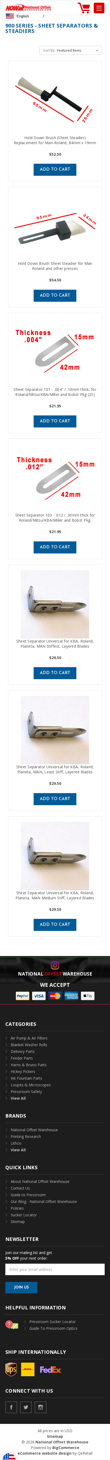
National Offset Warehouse (34, 1129)
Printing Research (26, 1136)
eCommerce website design (45, 1453)
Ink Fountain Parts (26, 1078)
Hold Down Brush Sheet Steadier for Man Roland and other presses (55, 266)
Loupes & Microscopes (31, 1084)
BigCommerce (65, 1447)
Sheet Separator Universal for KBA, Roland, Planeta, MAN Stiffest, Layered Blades (55, 644)
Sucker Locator (24, 1214)
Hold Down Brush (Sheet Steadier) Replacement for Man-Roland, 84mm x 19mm (55, 140)
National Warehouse (55, 974)
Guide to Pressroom (28, 1194)
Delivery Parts (23, 1051)
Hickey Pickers (23, 1071)
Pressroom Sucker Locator (52, 1321)
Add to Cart (55, 169)
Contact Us (20, 1188)
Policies (17, 1208)
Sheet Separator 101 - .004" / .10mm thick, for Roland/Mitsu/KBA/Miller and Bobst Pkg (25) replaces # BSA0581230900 (55, 394)
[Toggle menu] (99, 8)
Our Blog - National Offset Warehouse (44, 1201)
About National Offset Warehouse (40, 1181)
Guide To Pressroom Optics (53, 1328)
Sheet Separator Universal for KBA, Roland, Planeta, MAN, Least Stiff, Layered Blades (55, 769)
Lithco (16, 1143)
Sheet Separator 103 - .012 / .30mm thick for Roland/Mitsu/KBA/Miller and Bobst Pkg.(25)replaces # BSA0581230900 (55, 520)
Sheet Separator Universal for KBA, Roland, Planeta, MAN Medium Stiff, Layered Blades (54, 895)
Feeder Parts (22, 1058)
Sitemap (18, 1221)
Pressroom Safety (26, 1091)
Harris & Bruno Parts (29, 1064)
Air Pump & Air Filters (29, 1038)
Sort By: (49, 50)
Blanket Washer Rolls (29, 1044)
